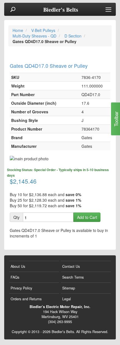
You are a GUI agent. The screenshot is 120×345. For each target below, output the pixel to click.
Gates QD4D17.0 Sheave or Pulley (49, 65)
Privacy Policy (21, 288)
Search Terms (73, 277)
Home (18, 30)
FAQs (15, 277)
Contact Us (71, 266)
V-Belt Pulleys (43, 30)
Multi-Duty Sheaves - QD (35, 36)
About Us (18, 266)
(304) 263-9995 (60, 321)
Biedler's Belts (60, 10)
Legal (66, 298)
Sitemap (68, 288)
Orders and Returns (26, 298)
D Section (73, 36)
